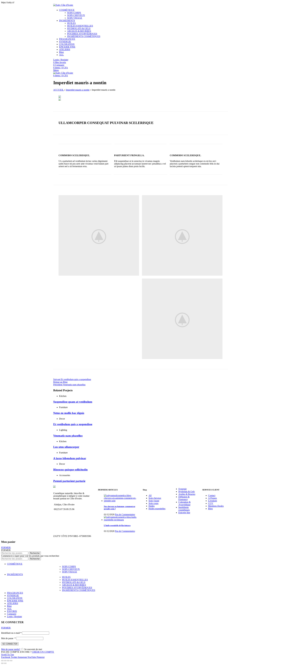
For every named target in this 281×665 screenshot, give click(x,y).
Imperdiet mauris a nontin (77, 90)
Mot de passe (8, 638)
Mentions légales (216, 506)
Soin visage (154, 500)
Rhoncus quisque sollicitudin (70, 469)
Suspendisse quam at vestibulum (72, 401)
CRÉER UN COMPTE (43, 652)
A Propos (212, 498)
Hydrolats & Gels (186, 491)
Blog (210, 508)
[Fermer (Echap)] (2, 660)
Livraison (212, 500)
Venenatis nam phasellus (68, 435)
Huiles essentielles (157, 508)
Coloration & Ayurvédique (184, 503)
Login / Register (14, 616)
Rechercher (35, 553)
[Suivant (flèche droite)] (5, 663)
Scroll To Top (7, 654)
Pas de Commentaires (125, 514)
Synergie (182, 489)
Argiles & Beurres (186, 494)
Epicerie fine (184, 512)
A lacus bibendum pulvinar (69, 458)
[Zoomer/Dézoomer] (11, 660)
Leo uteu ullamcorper (66, 446)
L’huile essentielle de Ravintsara (117, 525)
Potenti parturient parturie (69, 481)
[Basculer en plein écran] (8, 660)
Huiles (152, 506)
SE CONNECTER (9, 644)
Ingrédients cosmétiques (184, 508)
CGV (210, 503)
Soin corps (153, 503)
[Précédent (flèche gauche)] (2, 663)
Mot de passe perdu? (10, 649)
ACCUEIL (58, 90)
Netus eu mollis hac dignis (68, 413)
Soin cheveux (155, 498)
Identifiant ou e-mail (11, 633)
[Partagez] (5, 660)
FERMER (6, 547)
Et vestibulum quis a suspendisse (72, 424)
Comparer (11, 614)
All (150, 495)
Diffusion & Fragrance (184, 498)
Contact (211, 495)
